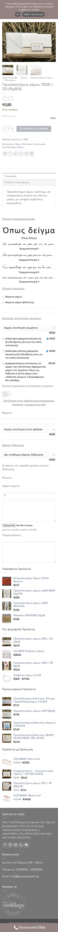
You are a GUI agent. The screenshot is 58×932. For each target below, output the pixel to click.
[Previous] (7, 42)
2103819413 (22, 869)
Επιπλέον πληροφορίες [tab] (17, 182)
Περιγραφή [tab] (11, 176)
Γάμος (24, 78)
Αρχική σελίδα (10, 78)
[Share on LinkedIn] (31, 153)
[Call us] (21, 845)
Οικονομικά (39, 144)
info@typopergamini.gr (24, 876)
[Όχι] (54, 10)
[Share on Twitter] (15, 153)
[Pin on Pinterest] (26, 153)
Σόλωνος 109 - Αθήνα (30, 862)
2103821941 (36, 869)
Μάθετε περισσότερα (33, 14)
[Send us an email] (15, 845)
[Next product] (5, 98)
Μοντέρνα (10, 80)
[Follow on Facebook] (5, 845)
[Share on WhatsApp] (5, 153)
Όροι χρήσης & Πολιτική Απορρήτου (29, 923)
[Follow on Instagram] (10, 845)
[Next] (51, 42)
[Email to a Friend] (21, 153)
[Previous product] (10, 98)
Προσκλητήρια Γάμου (41, 78)
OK (17, 14)
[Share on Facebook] (10, 153)
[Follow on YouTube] (26, 845)
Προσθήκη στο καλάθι (33, 128)
